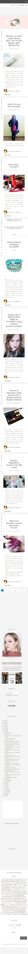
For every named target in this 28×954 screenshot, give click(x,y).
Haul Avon (16, 170)
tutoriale (8, 913)
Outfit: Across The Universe (14, 105)
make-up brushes (5, 903)
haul (26, 898)
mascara (24, 904)
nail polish (16, 531)
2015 (5, 726)
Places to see (16, 887)
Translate (16, 695)
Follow (14, 927)
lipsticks (3, 901)
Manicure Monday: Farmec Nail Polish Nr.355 (14, 524)
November (7, 734)
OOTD (18, 109)
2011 (5, 794)
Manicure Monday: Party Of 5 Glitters (12, 769)
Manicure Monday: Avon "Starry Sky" (12, 741)
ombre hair (19, 906)
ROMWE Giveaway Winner (10, 770)
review (16, 48)
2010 (5, 795)
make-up (20, 901)
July (6, 783)
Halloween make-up (22, 881)
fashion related (11, 109)
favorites (22, 896)
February (7, 791)
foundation (16, 470)
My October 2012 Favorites (10, 767)
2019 (5, 720)
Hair (16, 881)
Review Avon (18, 888)
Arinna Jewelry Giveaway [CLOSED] (14, 244)
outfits (5, 907)
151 (22, 590)
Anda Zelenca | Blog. (19, 944)
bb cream (11, 470)
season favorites (9, 911)
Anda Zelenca (11, 91)
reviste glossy (5, 910)
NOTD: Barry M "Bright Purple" (11, 777)
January (6, 792)
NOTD (25, 886)
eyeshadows (9, 403)
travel (4, 913)
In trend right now (10, 882)
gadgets (11, 898)
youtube (23, 914)
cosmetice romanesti (12, 894)
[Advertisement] (14, 610)
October (6, 778)
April (6, 788)
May (6, 786)
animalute (14, 891)
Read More (7, 94)
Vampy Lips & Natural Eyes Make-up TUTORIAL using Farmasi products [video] (14, 320)
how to (11, 899)
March (6, 789)
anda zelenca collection (6, 891)
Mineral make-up (11, 885)
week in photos (11, 914)
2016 (5, 725)
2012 (5, 731)
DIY (9, 880)
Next (22, 60)
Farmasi (18, 329)
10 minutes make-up (5, 879)
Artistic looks (22, 879)
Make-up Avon (19, 884)
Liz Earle (12, 48)
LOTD (5, 884)
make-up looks (21, 903)
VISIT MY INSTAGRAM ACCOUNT (12, 657)
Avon (11, 170)
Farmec (11, 531)
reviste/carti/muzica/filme (15, 910)
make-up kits (13, 903)
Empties (23, 880)
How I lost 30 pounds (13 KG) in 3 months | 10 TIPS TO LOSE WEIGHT (12, 663)
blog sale (25, 891)
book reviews (5, 892)
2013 (5, 729)
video (21, 913)
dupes (5, 895)
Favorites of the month (6, 881)
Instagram (17, 883)
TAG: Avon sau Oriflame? (10, 755)
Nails (5, 887)
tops (26, 911)
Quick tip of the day (11, 888)
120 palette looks (14, 879)
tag (22, 911)
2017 (5, 723)
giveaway (14, 250)
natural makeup (12, 906)
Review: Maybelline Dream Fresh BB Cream (14, 464)
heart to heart (6, 899)
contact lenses (4, 894)
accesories (21, 890)
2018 (5, 722)
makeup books (7, 904)
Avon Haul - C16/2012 (14, 165)
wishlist (17, 914)
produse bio (24, 907)
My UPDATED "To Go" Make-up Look (12, 763)
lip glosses (23, 899)
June (6, 785)
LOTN (12, 884)
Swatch (3, 890)
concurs (22, 892)
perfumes (10, 907)
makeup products (17, 403)
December (7, 732)
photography (18, 907)
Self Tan (24, 888)
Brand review (4, 880)
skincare (16, 911)
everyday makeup (17, 895)
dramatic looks (11, 329)
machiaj (10, 901)
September (7, 780)
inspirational (17, 899)
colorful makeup (14, 892)
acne (26, 890)
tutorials (15, 913)
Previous (5, 61)
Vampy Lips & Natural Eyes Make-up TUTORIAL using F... (12, 745)
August (6, 782)
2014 (5, 728)
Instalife (25, 883)
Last (15, 591)
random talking (8, 909)
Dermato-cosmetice (16, 880)
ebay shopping (9, 895)
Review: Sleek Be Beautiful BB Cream (12, 759)
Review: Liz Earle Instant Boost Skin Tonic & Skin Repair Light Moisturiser (14, 40)
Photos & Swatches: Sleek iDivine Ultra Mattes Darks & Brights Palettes (14, 395)
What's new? (13, 890)
